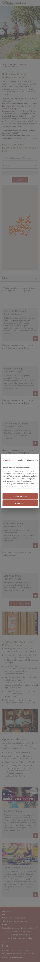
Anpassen (19, 503)
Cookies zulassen (20, 496)
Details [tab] (20, 460)
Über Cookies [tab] (32, 460)
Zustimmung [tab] (7, 460)
